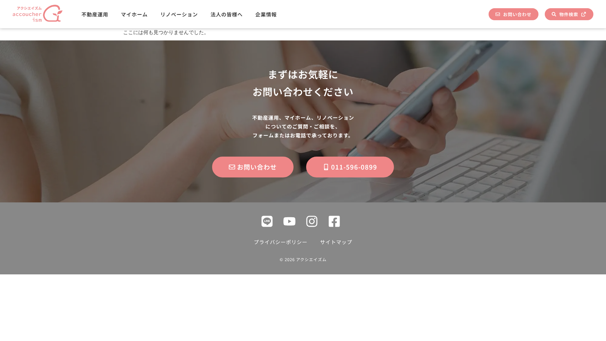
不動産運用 (94, 14)
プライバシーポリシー (280, 242)
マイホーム (134, 14)
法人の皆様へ (227, 14)
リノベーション (179, 14)
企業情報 (266, 14)
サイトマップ (336, 242)
